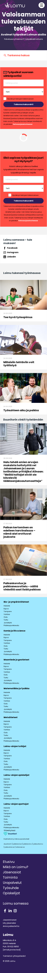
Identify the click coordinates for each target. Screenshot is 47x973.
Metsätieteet (10, 717)
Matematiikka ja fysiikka (16, 688)
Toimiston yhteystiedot (14, 956)
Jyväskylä (8, 623)
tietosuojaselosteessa (22, 124)
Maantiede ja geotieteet (16, 659)
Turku (6, 620)
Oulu (6, 617)
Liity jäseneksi (9, 923)
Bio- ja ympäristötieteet (16, 601)
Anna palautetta (11, 926)
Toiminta (10, 877)
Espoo (6, 609)
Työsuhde (11, 888)
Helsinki (7, 606)
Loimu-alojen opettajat (16, 804)
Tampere (8, 611)
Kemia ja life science (14, 630)
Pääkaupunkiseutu (11, 625)
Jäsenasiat (12, 872)
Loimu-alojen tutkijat (15, 746)
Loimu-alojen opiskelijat (16, 775)
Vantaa (7, 614)
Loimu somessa (15, 903)
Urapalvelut (12, 882)
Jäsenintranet (10, 919)
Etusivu (8, 861)
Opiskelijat (11, 893)
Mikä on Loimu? (15, 867)
